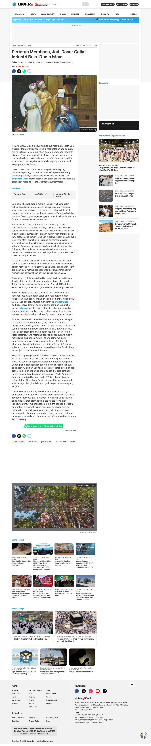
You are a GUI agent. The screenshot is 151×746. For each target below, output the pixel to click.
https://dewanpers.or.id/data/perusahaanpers (30, 733)
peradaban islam (18, 442)
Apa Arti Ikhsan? (41, 194)
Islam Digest (51, 694)
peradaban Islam (20, 178)
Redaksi (32, 718)
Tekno (31, 700)
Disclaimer (16, 721)
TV (13, 707)
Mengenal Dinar (19, 194)
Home (14, 46)
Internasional (16, 700)
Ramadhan (33, 707)
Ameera (15, 690)
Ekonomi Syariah (35, 690)
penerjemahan (60, 301)
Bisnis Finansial (52, 700)
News (33, 14)
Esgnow (15, 703)
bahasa (22, 308)
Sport (48, 697)
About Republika (18, 718)
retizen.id (134, 4)
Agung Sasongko (22, 66)
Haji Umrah (20, 14)
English (49, 703)
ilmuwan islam (33, 442)
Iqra (30, 694)
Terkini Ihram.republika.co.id (112, 135)
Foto (117, 14)
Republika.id (122, 4)
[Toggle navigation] (14, 4)
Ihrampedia (90, 14)
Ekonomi (75, 14)
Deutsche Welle (108, 4)
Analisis (32, 697)
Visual (31, 703)
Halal (63, 14)
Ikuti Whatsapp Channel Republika (45, 426)
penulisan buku (46, 442)
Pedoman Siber (52, 718)
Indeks (133, 14)
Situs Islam (27, 46)
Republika (17, 20)
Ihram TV (105, 14)
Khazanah (15, 694)
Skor (48, 690)
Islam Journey (48, 14)
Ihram (20, 46)
